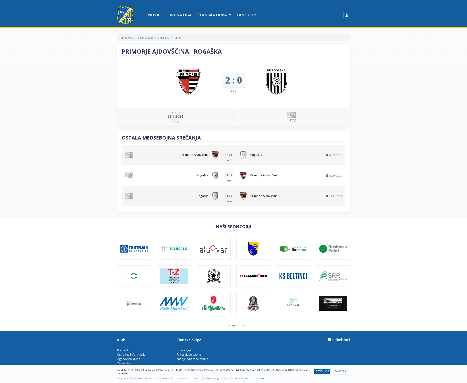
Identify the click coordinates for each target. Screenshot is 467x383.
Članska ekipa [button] (212, 15)
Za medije (123, 363)
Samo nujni (341, 371)
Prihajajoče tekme (188, 355)
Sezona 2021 (145, 37)
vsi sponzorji (235, 325)
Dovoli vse (322, 371)
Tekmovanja (126, 37)
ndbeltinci (340, 339)
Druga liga (180, 15)
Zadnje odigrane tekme (192, 359)
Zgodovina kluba (128, 359)
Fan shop (246, 15)
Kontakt (122, 350)
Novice (155, 15)
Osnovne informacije (131, 355)
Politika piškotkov (255, 378)
